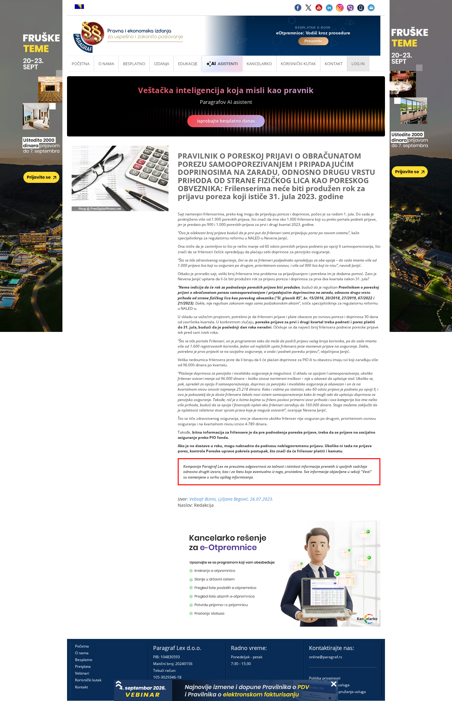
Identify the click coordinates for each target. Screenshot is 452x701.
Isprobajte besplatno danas (226, 121)
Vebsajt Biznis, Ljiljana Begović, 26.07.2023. (231, 499)
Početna (80, 63)
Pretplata (83, 666)
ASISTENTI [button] (228, 63)
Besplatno (134, 63)
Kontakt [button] (334, 63)
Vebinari (82, 673)
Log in (358, 63)
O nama (106, 63)
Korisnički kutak (88, 680)
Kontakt (81, 687)
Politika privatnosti (324, 678)
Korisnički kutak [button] (298, 63)
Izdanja (161, 63)
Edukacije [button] (187, 63)
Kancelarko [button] (259, 63)
